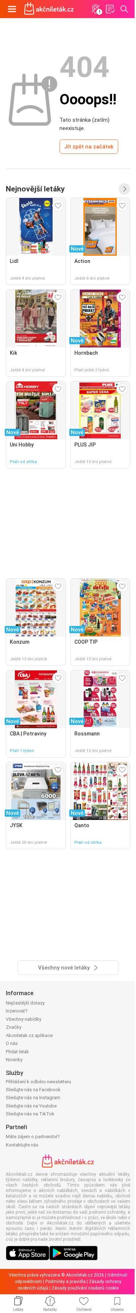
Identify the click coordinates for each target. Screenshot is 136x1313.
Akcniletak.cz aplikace (29, 1035)
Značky (13, 1027)
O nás (12, 1043)
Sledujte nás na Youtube (31, 1106)
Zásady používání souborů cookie (85, 1288)
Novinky (14, 1059)
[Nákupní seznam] (110, 9)
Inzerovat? (17, 1011)
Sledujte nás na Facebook (33, 1089)
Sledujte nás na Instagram (33, 1097)
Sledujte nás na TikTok (30, 1114)
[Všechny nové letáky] (124, 189)
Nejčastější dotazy (25, 1003)
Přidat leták (17, 1051)
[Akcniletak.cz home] (49, 9)
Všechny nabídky (23, 1019)
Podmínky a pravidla (65, 1281)
